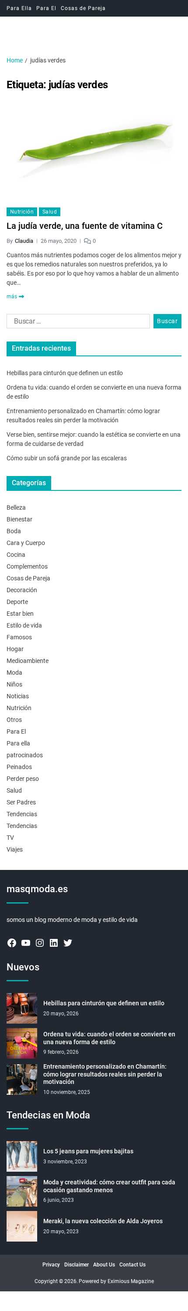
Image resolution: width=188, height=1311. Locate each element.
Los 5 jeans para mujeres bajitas (88, 1151)
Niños (14, 684)
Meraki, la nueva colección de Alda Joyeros (103, 1221)
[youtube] (26, 943)
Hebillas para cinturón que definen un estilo (65, 372)
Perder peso (23, 778)
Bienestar (19, 519)
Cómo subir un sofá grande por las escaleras (67, 458)
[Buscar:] (76, 323)
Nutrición (22, 212)
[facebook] (12, 943)
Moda (14, 672)
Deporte (17, 601)
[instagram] (40, 943)
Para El (46, 8)
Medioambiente (28, 660)
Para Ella (19, 8)
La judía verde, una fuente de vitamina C (85, 226)
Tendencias (22, 814)
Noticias (18, 696)
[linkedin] (54, 943)
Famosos (19, 637)
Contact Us (132, 1265)
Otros (14, 719)
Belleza (16, 507)
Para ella (18, 743)
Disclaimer (76, 1265)
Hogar (15, 648)
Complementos (27, 566)
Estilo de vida (24, 625)
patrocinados (25, 755)
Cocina (16, 554)
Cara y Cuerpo (26, 542)
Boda (14, 531)
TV (10, 837)
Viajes (15, 849)
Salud (49, 212)
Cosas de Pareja (83, 8)
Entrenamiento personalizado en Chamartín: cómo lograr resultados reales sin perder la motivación (105, 1074)
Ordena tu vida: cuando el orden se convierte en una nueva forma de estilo (109, 1038)
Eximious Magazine (131, 1281)
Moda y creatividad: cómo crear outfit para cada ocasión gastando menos (109, 1186)
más (12, 296)
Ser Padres (21, 802)
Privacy (51, 1265)
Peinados (19, 766)
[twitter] (68, 943)
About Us (104, 1265)
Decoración (22, 589)
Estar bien (20, 613)
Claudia (24, 241)
